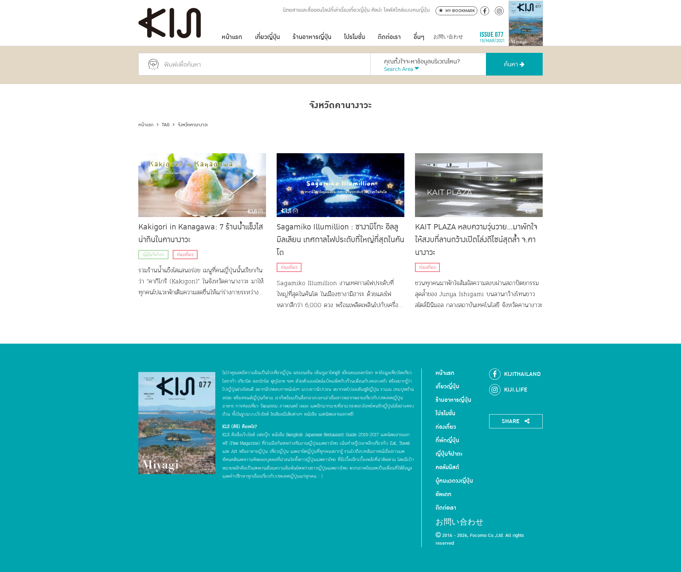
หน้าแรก (232, 37)
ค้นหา (512, 64)
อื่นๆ (419, 37)
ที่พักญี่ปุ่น (447, 440)
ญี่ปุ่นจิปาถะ (153, 254)
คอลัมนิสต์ (447, 467)
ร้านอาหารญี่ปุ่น (312, 37)
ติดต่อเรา (389, 37)
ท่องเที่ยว (185, 254)
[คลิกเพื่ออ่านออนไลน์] (526, 37)
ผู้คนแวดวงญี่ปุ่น (454, 480)
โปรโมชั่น (354, 37)
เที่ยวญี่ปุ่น (267, 37)
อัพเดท (444, 494)
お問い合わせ (448, 37)
